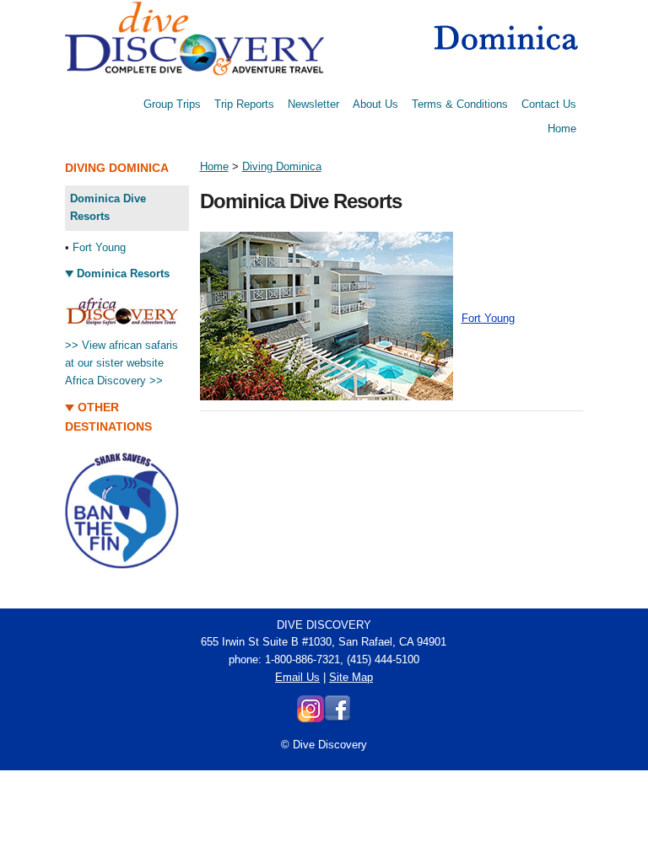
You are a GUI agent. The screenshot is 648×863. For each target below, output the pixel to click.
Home (562, 128)
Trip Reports (244, 104)
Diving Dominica (281, 166)
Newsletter (313, 104)
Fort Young (99, 247)
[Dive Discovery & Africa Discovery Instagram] (310, 718)
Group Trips (172, 104)
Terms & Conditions (460, 104)
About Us (375, 104)
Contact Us (548, 104)
